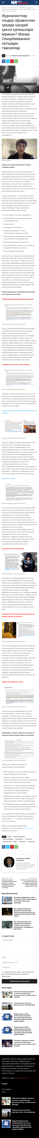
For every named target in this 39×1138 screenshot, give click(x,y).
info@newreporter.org (22, 1078)
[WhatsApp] (16, 61)
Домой (4, 7)
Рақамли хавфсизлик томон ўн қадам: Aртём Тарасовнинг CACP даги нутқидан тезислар (25, 900)
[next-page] (6, 1051)
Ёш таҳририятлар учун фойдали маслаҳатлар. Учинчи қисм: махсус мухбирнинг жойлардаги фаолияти (23, 925)
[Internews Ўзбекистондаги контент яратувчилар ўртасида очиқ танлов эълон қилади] (7, 994)
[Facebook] (3, 61)
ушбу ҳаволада (28, 828)
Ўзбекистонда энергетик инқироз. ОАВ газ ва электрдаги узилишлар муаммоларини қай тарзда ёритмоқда (29, 883)
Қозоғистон (28, 839)
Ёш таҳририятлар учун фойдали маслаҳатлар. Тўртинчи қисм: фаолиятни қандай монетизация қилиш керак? (25, 912)
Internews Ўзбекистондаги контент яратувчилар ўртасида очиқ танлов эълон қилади (25, 994)
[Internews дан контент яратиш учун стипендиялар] (7, 1006)
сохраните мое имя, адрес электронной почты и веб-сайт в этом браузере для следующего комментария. (18, 974)
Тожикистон (22, 841)
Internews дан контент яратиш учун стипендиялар (24, 1004)
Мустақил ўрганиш (12, 7)
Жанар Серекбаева (8, 839)
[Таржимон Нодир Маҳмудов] (4, 56)
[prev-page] (3, 1051)
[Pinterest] (12, 61)
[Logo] (19, 2)
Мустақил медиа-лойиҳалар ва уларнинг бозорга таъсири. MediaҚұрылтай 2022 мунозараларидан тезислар (9, 883)
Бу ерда (14, 819)
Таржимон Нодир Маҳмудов (20, 55)
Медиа (15, 841)
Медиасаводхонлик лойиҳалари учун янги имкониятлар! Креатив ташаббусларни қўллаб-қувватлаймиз (23, 1017)
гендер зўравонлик (19, 836)
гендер (10, 836)
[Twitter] (8, 61)
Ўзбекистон (31, 841)
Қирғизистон (19, 839)
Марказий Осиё (7, 841)
